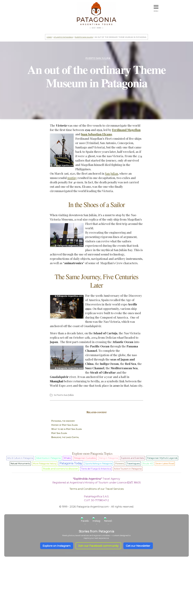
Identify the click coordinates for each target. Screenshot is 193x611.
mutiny (72, 178)
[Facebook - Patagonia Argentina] (85, 521)
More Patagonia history (44, 463)
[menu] (156, 5)
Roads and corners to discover (60, 468)
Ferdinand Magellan (126, 130)
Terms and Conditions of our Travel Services (96, 488)
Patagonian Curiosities (85, 458)
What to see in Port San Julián (66, 429)
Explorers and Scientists (132, 458)
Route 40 (147, 463)
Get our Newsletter (138, 545)
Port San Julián (59, 433)
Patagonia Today (70, 463)
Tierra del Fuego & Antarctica (96, 469)
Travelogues (133, 463)
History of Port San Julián (64, 425)
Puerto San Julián (84, 37)
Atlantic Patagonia (63, 37)
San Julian (111, 173)
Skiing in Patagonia (108, 458)
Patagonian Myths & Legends (162, 458)
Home (49, 37)
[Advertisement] (96, 588)
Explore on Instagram (57, 545)
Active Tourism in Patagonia (128, 469)
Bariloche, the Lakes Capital (65, 437)
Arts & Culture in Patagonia (20, 458)
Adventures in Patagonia (48, 458)
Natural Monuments (20, 463)
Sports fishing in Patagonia (98, 463)
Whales (67, 458)
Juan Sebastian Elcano (96, 134)
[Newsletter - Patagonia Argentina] (108, 521)
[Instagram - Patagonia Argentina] (96, 521)
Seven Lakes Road (165, 463)
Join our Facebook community (98, 545)
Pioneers (119, 463)
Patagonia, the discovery (63, 420)
